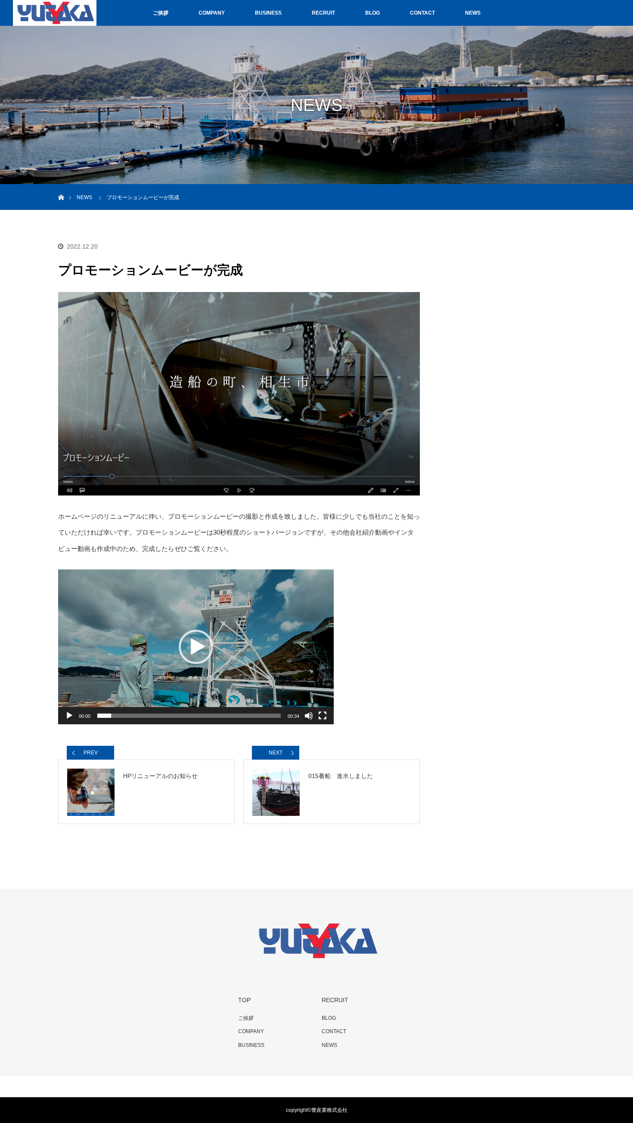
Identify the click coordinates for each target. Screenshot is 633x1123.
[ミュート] (308, 715)
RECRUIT (323, 13)
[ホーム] (61, 187)
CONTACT (422, 13)
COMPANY (212, 13)
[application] (196, 646)
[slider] (189, 716)
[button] (196, 647)
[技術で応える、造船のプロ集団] (316, 959)
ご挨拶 (160, 13)
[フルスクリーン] (322, 715)
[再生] (69, 715)
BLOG (372, 13)
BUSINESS (268, 13)
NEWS (473, 13)
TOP (244, 1000)
